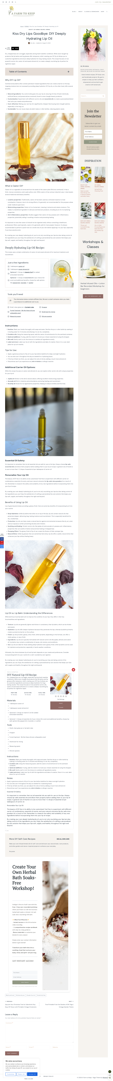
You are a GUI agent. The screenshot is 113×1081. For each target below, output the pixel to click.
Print (61, 703)
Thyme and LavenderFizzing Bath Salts (85, 226)
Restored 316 (107, 1077)
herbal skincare (20, 995)
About (80, 11)
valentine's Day (41, 995)
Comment (9, 1023)
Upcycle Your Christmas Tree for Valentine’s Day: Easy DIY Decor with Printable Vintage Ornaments (20, 1004)
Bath (82, 221)
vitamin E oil (29, 272)
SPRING (48, 29)
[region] (21, 1068)
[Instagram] (12, 2)
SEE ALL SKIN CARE (63, 839)
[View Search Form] (107, 12)
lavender (23, 283)
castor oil (21, 266)
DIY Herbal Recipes (39, 29)
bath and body (10, 995)
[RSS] (15, 2)
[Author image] (29, 43)
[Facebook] (9, 2)
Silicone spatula (47, 316)
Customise (10, 1074)
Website (55, 1047)
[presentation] (86, 175)
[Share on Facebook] (2, 539)
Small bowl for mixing (48, 312)
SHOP (102, 11)
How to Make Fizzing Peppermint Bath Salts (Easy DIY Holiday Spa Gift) (100, 228)
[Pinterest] (6, 2)
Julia (33, 43)
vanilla (31, 283)
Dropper (44, 307)
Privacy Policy (49, 1076)
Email (31, 1047)
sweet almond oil (24, 269)
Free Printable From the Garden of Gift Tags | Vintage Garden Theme (59, 1004)
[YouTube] (3, 2)
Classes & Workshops (91, 11)
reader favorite (31, 995)
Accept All (32, 1074)
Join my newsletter (103, 2)
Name (8, 1047)
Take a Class (28, 1079)
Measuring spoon (15, 316)
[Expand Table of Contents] (68, 72)
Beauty (31, 29)
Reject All (21, 1074)
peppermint (16, 283)
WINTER (88, 222)
